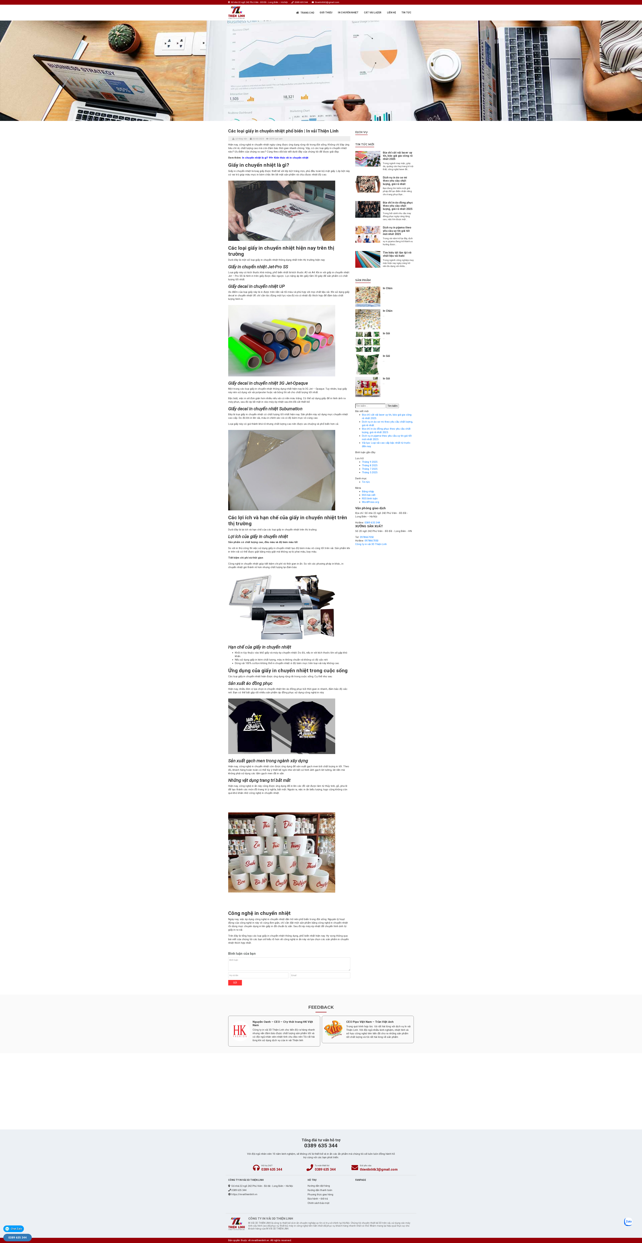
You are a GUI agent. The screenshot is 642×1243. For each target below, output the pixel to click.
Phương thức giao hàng (320, 1194)
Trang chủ (307, 12)
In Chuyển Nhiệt (348, 12)
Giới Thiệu (326, 12)
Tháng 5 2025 (370, 472)
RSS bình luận (370, 498)
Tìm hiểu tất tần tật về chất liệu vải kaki (397, 254)
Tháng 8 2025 (370, 465)
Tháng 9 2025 (370, 461)
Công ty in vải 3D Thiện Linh (371, 544)
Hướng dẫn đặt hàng (319, 1185)
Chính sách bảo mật (318, 1203)
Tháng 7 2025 (370, 468)
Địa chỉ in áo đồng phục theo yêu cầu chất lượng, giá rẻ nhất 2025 (398, 206)
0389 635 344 (372, 522)
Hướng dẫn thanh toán (320, 1190)
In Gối (386, 333)
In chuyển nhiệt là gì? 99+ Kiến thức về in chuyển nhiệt (275, 157)
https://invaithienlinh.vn (244, 1194)
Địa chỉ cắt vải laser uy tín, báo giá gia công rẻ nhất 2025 (398, 156)
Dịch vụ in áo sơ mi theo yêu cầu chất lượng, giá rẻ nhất (395, 180)
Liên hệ (391, 12)
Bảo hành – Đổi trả (318, 1198)
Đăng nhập (368, 491)
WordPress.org (370, 502)
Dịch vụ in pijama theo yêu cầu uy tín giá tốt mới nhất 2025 (397, 230)
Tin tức (406, 12)
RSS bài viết (369, 494)
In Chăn (387, 288)
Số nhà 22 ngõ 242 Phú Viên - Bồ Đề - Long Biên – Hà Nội (262, 1186)
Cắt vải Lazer (373, 12)
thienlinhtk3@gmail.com (379, 1169)
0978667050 (367, 537)
